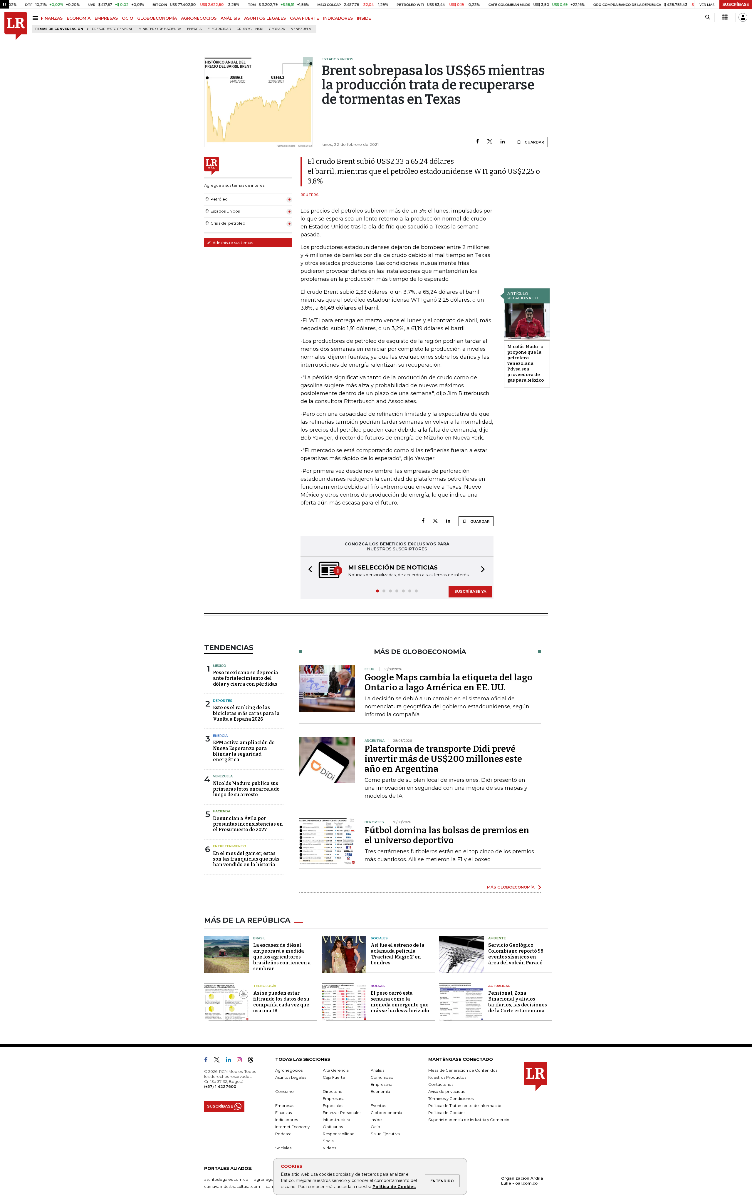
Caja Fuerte (334, 1077)
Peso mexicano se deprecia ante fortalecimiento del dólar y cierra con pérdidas (245, 678)
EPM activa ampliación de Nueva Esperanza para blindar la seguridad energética (244, 751)
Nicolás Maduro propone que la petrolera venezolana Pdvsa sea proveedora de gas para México (525, 363)
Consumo (284, 1091)
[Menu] (36, 18)
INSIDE (364, 18)
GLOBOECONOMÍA (157, 18)
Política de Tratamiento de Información (465, 1105)
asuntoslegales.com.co (226, 1179)
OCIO (127, 18)
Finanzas (283, 1112)
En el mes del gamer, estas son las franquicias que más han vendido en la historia (246, 859)
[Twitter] (489, 142)
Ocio (375, 1126)
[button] (308, 570)
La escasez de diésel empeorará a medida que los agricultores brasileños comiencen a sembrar (282, 956)
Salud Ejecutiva (385, 1133)
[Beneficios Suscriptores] (725, 17)
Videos (329, 1147)
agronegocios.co (270, 1179)
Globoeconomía (386, 1112)
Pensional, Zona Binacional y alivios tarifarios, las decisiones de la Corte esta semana (517, 1001)
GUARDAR (534, 142)
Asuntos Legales (290, 1077)
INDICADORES (338, 18)
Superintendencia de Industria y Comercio (468, 1119)
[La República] (15, 26)
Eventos (378, 1105)
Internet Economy (292, 1126)
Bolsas (378, 986)
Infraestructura (336, 1119)
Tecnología (264, 986)
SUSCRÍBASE (735, 4)
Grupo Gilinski (250, 29)
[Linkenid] (231, 1060)
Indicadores (286, 1119)
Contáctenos (440, 1084)
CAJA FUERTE (304, 18)
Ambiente (497, 938)
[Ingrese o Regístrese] (742, 17)
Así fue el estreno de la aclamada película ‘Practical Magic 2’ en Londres (397, 954)
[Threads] (253, 1060)
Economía (380, 1091)
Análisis (377, 1070)
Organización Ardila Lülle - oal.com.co (522, 1180)
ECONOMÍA (78, 18)
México (219, 666)
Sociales (379, 938)
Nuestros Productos (447, 1077)
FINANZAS (52, 18)
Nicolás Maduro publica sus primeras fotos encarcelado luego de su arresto (246, 789)
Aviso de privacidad (447, 1091)
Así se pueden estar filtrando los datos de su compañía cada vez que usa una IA (281, 1001)
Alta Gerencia (336, 1070)
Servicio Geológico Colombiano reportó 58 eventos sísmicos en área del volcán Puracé (515, 954)
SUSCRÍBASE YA (470, 591)
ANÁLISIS (230, 18)
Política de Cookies (394, 1186)
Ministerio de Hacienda (160, 29)
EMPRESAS (106, 18)
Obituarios (333, 1126)
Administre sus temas (232, 242)
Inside (376, 1119)
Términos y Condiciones (451, 1098)
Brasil (259, 938)
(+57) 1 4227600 (220, 1086)
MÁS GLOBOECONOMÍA (511, 887)
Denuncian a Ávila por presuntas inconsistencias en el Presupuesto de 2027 (248, 824)
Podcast (283, 1133)
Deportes (222, 701)
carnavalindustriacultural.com (232, 1186)
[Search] (707, 17)
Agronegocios (289, 1070)
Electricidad (219, 29)
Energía (194, 29)
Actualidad (499, 986)
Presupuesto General (112, 29)
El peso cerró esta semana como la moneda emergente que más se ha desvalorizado (400, 1001)
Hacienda (221, 811)
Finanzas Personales (342, 1112)
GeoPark (277, 29)
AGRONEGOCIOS (198, 18)
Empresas (284, 1105)
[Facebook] (477, 142)
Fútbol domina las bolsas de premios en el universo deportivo (447, 835)
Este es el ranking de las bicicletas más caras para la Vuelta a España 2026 (246, 713)
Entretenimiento (229, 846)
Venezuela (301, 29)
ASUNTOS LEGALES (265, 18)
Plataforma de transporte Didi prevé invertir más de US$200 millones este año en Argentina (443, 759)
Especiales (333, 1105)
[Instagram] (241, 1060)
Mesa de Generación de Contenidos (462, 1070)
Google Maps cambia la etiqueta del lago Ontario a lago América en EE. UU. (448, 682)
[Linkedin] (503, 142)
